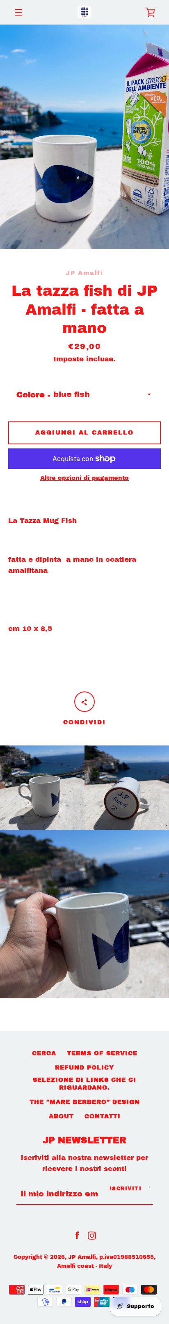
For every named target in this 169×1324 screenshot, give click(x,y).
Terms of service (102, 1053)
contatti (102, 1116)
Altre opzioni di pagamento (84, 478)
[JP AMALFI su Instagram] (92, 1235)
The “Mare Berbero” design (85, 1102)
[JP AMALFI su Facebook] (77, 1235)
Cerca (44, 1053)
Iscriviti (126, 1188)
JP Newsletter (84, 1140)
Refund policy (84, 1067)
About (61, 1116)
